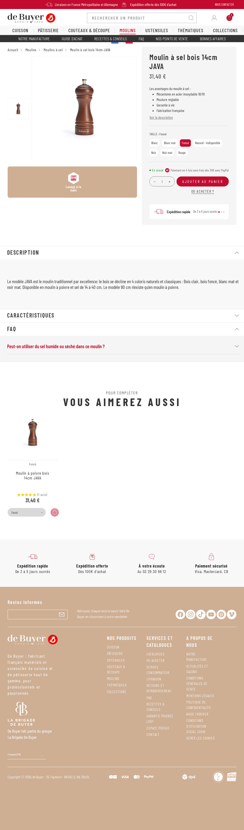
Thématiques (117, 685)
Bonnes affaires (213, 38)
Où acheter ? (202, 191)
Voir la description (161, 117)
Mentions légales (200, 695)
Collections (116, 691)
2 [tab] (221, 212)
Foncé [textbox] (14, 512)
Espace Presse (158, 728)
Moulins (113, 678)
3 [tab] (223, 212)
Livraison (154, 679)
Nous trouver (197, 714)
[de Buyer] (31, 17)
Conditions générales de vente (197, 683)
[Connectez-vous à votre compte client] (214, 17)
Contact (153, 734)
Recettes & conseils (110, 38)
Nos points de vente (172, 38)
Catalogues (155, 654)
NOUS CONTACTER (224, 4)
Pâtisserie (115, 653)
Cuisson (113, 647)
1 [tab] (219, 212)
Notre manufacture (34, 38)
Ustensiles (116, 660)
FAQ (141, 38)
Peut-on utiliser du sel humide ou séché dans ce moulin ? (56, 346)
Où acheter (155, 660)
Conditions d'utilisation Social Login (196, 726)
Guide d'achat (72, 38)
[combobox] (27, 512)
